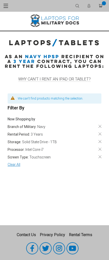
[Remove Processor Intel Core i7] (99, 149)
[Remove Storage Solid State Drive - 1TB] (99, 141)
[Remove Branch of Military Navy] (99, 126)
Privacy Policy (52, 234)
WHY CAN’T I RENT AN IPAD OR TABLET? (54, 79)
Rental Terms (80, 234)
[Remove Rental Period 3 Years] (99, 134)
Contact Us (26, 234)
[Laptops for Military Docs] (54, 20)
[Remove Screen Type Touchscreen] (99, 157)
